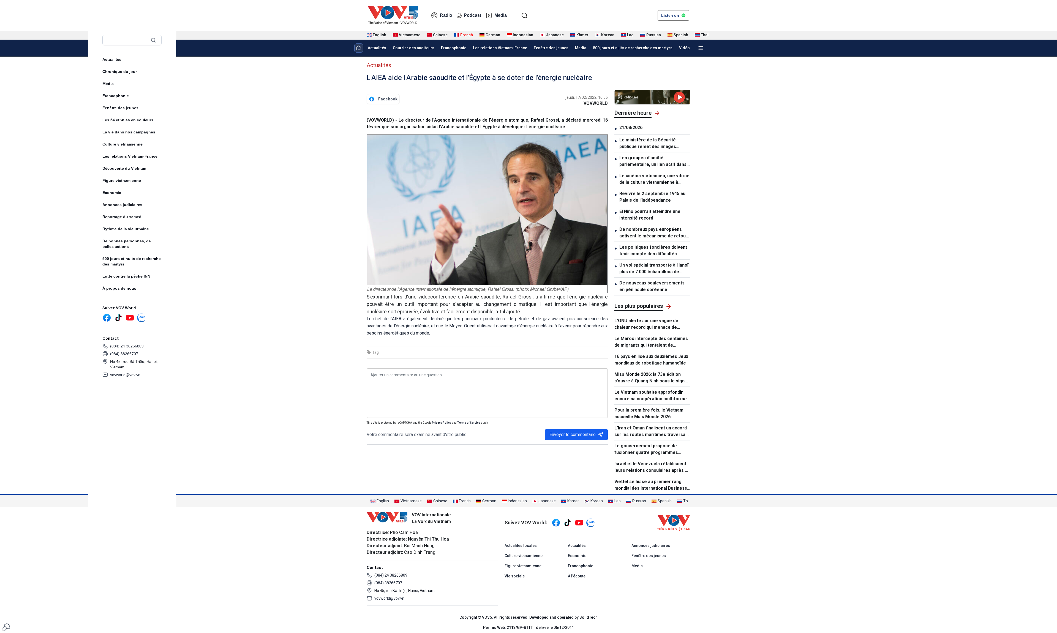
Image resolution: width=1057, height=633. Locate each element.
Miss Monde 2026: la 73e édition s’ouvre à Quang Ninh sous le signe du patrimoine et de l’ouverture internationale (650, 378)
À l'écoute (576, 576)
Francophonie (115, 96)
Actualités (111, 59)
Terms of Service (468, 422)
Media (500, 15)
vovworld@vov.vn (125, 374)
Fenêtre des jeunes (120, 108)
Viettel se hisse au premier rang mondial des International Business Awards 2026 (650, 485)
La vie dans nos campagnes (128, 132)
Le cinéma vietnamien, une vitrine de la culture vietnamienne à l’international (654, 179)
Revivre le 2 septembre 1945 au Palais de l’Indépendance (652, 197)
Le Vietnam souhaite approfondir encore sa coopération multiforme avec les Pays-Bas (650, 396)
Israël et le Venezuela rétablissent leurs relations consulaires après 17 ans (652, 467)
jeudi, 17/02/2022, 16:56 (587, 97)
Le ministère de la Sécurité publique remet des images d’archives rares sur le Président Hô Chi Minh (653, 143)
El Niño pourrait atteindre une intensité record (649, 215)
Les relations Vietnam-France (129, 156)
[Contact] (6, 626)
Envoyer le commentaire (572, 434)
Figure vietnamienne (121, 180)
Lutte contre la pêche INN (126, 276)
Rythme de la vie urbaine (125, 229)
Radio (446, 15)
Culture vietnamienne (122, 144)
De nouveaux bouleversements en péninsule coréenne (652, 286)
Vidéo (684, 48)
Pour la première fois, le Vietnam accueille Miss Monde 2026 (648, 413)
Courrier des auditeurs (413, 48)
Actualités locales (521, 545)
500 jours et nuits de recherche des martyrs (131, 261)
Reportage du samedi (122, 217)
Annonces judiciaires (122, 204)
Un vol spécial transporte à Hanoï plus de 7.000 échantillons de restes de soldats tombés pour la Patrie (654, 268)
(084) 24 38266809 (127, 346)
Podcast (472, 15)
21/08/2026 (630, 127)
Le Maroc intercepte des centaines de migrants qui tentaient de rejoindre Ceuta (651, 342)
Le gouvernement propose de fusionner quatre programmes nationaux (646, 449)
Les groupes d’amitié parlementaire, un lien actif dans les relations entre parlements (652, 161)
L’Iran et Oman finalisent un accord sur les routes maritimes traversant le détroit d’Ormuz (652, 431)
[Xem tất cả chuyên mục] (700, 48)
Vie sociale (515, 576)
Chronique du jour (119, 71)
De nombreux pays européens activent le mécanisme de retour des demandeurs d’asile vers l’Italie (653, 233)
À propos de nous (119, 288)
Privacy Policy (441, 422)
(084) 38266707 (124, 354)
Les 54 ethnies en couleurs (127, 120)
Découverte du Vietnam (124, 168)
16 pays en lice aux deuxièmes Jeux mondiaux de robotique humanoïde (651, 360)
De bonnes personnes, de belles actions (126, 244)
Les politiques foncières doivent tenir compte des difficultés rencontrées (653, 251)
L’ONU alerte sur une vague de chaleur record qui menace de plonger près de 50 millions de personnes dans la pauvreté (646, 324)
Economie (111, 192)
